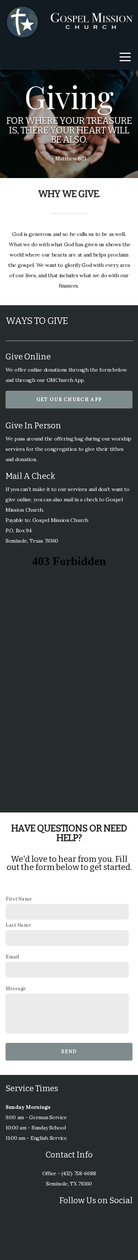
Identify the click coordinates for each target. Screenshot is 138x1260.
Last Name (18, 925)
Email (12, 957)
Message (16, 988)
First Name (19, 899)
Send (69, 1051)
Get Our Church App (69, 399)
